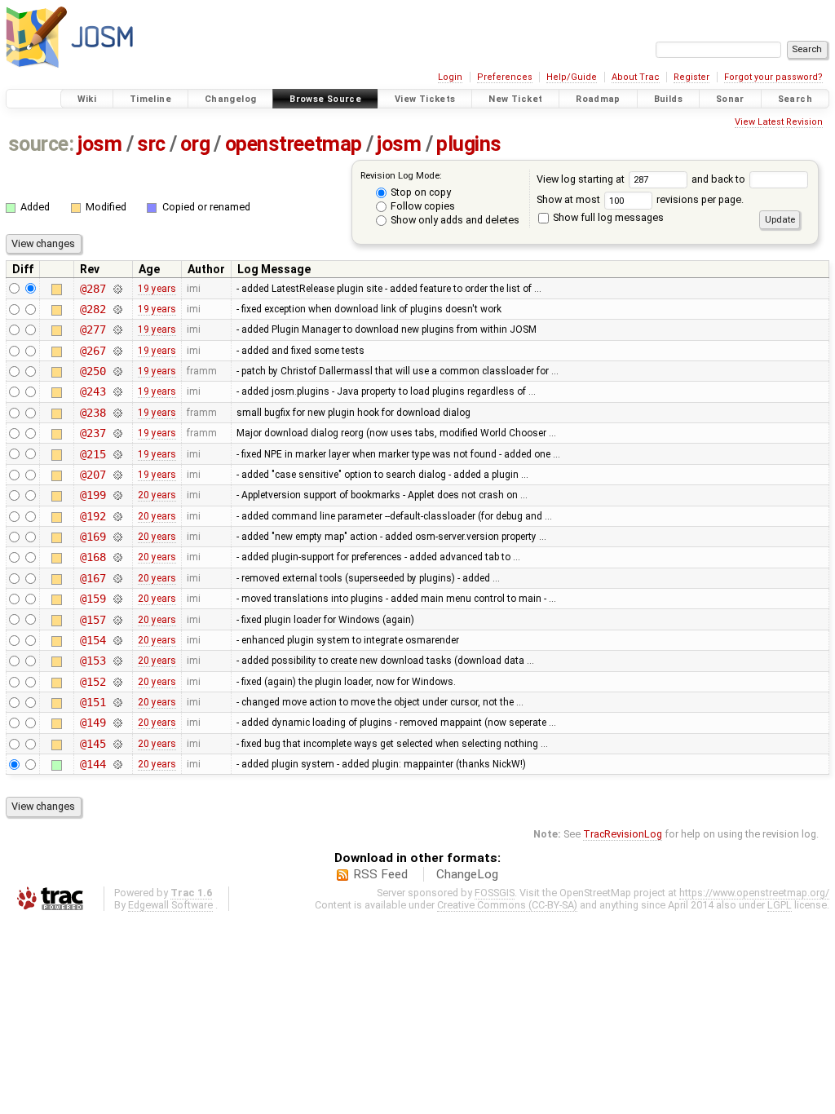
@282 (92, 309)
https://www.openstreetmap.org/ (754, 892)
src (151, 144)
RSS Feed (380, 874)
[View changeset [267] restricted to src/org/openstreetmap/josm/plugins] (118, 350)
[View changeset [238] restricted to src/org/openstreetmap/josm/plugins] (118, 412)
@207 (92, 474)
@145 (92, 743)
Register (691, 77)
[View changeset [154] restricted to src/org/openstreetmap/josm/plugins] (118, 640)
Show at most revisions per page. (640, 199)
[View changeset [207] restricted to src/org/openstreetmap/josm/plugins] (118, 474)
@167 (92, 578)
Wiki (87, 99)
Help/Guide (571, 77)
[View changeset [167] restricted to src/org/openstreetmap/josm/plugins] (118, 578)
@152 (92, 681)
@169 (92, 536)
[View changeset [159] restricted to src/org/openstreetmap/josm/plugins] (118, 598)
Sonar (730, 99)
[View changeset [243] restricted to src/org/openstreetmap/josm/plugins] (118, 391)
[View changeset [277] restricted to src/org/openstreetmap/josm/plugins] (118, 329)
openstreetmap (293, 144)
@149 (92, 722)
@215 (92, 454)
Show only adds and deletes (453, 220)
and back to (719, 179)
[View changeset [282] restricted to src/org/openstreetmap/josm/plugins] (118, 309)
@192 (92, 516)
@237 (92, 433)
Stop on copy (419, 192)
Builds (668, 99)
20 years (157, 495)
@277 (92, 329)
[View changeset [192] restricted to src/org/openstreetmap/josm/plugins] (118, 516)
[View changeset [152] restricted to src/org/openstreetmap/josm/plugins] (118, 681)
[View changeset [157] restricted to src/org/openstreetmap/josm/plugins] (118, 619)
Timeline (150, 99)
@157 (92, 619)
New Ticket (515, 99)
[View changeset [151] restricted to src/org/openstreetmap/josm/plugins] (118, 702)
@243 (92, 391)
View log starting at (582, 179)
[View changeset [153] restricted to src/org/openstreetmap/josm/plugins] (118, 660)
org (195, 144)
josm (99, 144)
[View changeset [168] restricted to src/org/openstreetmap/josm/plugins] (118, 557)
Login (450, 77)
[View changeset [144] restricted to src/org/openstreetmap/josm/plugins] (118, 764)
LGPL (779, 905)
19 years (157, 288)
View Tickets (425, 99)
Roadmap (598, 99)
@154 (92, 640)
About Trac (636, 77)
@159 (92, 598)
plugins (468, 144)
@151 (92, 702)
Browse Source (325, 99)
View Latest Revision (779, 122)
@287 (92, 288)
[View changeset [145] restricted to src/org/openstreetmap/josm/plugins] (118, 743)
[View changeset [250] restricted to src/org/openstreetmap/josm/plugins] (118, 371)
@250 (92, 371)
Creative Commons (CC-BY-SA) (507, 905)
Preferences (504, 77)
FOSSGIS (495, 892)
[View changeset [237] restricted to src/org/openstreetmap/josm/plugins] (118, 433)
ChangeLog (467, 874)
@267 (92, 350)
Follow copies (421, 206)
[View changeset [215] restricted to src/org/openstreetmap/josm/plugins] (118, 454)
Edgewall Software (170, 905)
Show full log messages (607, 217)
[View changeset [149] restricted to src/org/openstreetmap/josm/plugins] (118, 722)
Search (795, 99)
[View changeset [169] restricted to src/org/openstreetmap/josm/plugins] (118, 536)
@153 (92, 660)
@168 (92, 557)
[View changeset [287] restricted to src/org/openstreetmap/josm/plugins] (118, 288)
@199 (92, 495)
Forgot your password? (773, 77)
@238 (92, 412)
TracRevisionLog (622, 834)
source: (41, 144)
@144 (92, 764)
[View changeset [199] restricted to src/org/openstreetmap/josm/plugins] (118, 495)
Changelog (230, 99)
